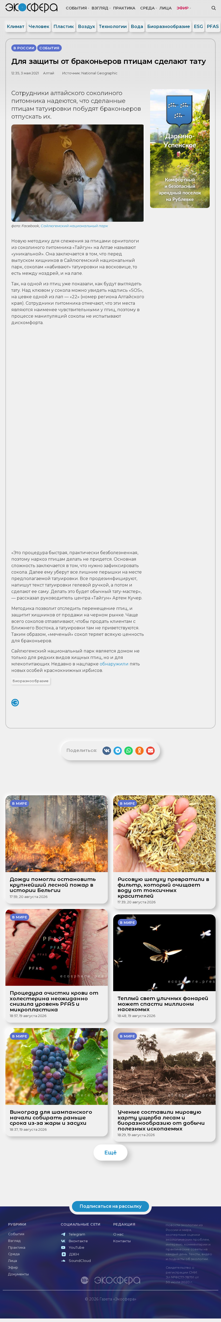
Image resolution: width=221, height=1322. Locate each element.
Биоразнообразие (168, 26)
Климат (16, 26)
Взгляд (100, 8)
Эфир (183, 8)
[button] (106, 751)
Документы (18, 1274)
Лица (166, 8)
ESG (198, 26)
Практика (124, 8)
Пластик (63, 26)
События (76, 8)
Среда (147, 8)
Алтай (48, 73)
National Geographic (99, 73)
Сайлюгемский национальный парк (74, 226)
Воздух (86, 26)
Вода (137, 26)
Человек (39, 26)
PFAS (213, 26)
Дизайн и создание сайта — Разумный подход (185, 1310)
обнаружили (114, 664)
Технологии (113, 26)
